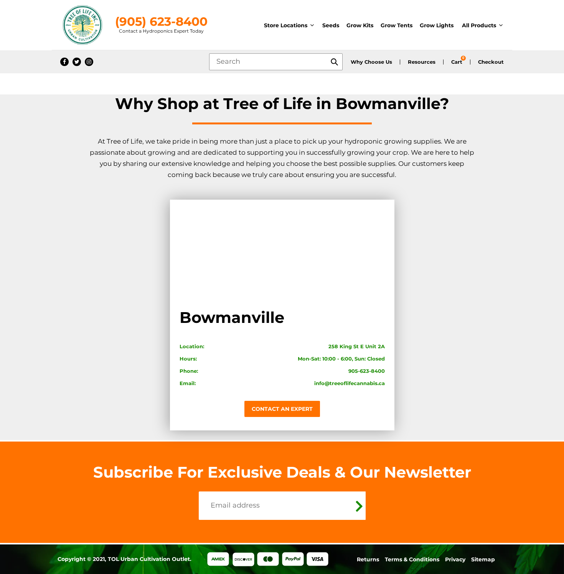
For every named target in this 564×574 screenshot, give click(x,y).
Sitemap (483, 559)
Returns (368, 559)
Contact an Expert (282, 408)
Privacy (455, 559)
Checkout (491, 62)
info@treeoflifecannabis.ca (349, 383)
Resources (421, 62)
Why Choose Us (371, 62)
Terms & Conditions (412, 559)
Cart (456, 62)
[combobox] (276, 61)
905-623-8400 (366, 371)
